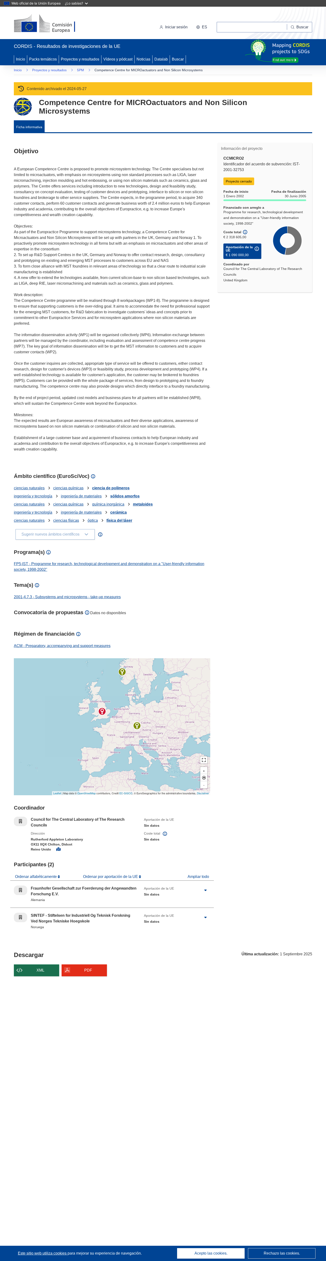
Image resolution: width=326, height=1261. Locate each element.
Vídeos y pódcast (117, 59)
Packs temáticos (43, 59)
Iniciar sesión (176, 27)
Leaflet (57, 793)
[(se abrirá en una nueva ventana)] (52, 23)
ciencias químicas (68, 488)
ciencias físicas (66, 520)
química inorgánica (108, 504)
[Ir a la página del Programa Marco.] (23, 107)
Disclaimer (203, 793)
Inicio (20, 59)
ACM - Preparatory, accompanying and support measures (62, 646)
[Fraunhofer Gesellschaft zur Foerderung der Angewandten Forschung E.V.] (137, 725)
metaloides (143, 504)
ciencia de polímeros (111, 488)
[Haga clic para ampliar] (205, 890)
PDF (88, 970)
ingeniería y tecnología (33, 496)
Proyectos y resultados (80, 59)
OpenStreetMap (86, 793)
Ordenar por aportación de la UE (111, 877)
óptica (93, 520)
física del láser (119, 520)
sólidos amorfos (125, 496)
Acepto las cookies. (211, 1253)
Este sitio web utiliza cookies (43, 1253)
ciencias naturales (29, 488)
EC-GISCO (125, 793)
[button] (201, 27)
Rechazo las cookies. (282, 1253)
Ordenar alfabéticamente (36, 877)
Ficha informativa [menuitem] (29, 127)
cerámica (118, 512)
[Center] (203, 777)
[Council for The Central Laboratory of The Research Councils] (102, 711)
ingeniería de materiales (81, 496)
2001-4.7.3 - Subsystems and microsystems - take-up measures (67, 597)
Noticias (143, 59)
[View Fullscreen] (203, 760)
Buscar (178, 59)
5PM (80, 70)
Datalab (161, 59)
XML (40, 970)
